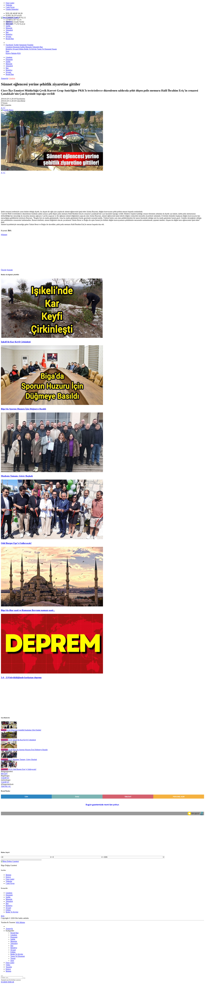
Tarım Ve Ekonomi (44, 49)
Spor (7, 51)
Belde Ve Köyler (30, 49)
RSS (19, 53)
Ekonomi (9, 24)
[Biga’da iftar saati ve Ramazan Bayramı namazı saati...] (52, 606)
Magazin (9, 28)
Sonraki (10, 270)
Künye (8, 53)
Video (8, 965)
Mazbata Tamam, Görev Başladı (17, 476)
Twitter (16, 45)
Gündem (9, 22)
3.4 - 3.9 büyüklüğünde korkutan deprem (21, 677)
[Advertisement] (72, 192)
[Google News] (7, 110)
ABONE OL (6, 786)
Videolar (9, 5)
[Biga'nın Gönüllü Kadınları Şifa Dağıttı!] (9, 728)
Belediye (9, 34)
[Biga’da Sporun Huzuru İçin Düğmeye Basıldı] (52, 404)
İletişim (14, 53)
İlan (7, 32)
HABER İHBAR (7, 982)
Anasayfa (4, 78)
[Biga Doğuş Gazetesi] (10, 18)
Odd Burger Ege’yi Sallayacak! (16, 543)
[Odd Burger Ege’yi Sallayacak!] (52, 539)
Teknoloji (9, 30)
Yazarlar (9, 967)
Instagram (23, 45)
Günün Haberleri (12, 9)
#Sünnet (4, 235)
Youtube (30, 45)
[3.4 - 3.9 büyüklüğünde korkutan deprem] (52, 673)
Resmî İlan (10, 39)
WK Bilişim (20, 922)
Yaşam (54, 49)
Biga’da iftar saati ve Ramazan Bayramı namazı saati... (28, 610)
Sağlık (8, 26)
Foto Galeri (10, 3)
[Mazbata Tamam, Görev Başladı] (52, 471)
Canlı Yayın (10, 7)
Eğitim (21, 49)
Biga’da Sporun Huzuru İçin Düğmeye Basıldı (23, 409)
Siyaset (8, 36)
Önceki (3, 270)
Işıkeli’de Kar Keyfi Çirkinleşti (16, 342)
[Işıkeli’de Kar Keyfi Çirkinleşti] (52, 337)
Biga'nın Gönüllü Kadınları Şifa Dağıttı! (23, 730)
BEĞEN (4, 774)
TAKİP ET (5, 778)
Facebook (9, 45)
